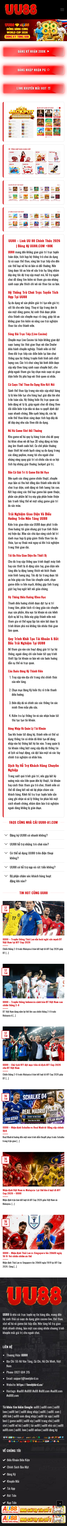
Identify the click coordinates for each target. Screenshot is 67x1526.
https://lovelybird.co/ (30, 1385)
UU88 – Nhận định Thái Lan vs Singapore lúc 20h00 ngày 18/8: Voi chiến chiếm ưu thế (32, 1254)
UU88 (11, 252)
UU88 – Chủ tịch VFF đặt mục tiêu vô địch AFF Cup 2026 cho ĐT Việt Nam (32, 1066)
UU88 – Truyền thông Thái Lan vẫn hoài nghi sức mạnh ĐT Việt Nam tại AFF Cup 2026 (32, 941)
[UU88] (20, 9)
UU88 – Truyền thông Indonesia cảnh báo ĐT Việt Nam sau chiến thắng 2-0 (33, 1003)
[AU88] (33, 1510)
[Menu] (62, 9)
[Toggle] (6, 835)
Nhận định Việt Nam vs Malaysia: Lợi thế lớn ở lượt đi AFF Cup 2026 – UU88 (32, 1192)
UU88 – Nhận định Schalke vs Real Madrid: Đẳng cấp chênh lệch (33, 1129)
